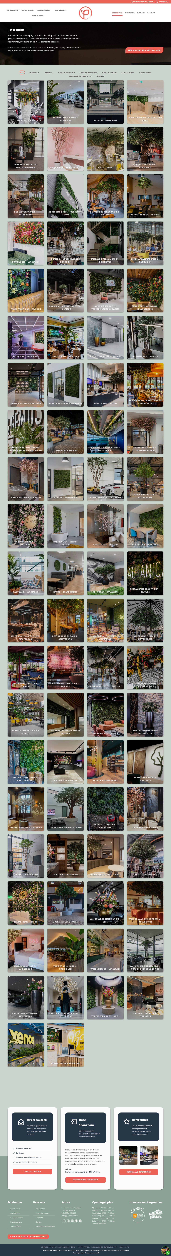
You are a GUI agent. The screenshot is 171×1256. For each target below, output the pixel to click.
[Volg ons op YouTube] (80, 1221)
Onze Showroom (42, 1213)
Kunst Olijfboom (109, 72)
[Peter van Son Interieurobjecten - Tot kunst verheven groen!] (85, 13)
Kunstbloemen (60, 10)
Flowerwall (33, 72)
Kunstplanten (28, 10)
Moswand (100, 76)
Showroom (129, 13)
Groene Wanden (43, 10)
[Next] (158, 1156)
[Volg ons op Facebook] (64, 1221)
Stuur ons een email (23, 1148)
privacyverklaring (94, 1250)
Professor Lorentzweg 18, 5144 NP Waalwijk (82, 1172)
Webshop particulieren (143, 2)
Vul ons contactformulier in (26, 1162)
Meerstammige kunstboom (80, 76)
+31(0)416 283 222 (69, 1213)
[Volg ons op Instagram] (68, 1221)
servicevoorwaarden (111, 1250)
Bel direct (20, 1153)
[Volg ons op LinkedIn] (76, 1221)
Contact (151, 13)
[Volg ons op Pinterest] (72, 1221)
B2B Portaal (164, 2)
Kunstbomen (12, 10)
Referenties (117, 13)
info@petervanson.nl (70, 1216)
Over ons (141, 13)
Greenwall (48, 72)
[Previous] (119, 1156)
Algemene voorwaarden (45, 1226)
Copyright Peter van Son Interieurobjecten (58, 1247)
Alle (22, 72)
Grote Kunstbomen (66, 72)
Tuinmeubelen (38, 16)
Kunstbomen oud (110, 1247)
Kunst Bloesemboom (88, 72)
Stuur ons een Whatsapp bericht (29, 1157)
